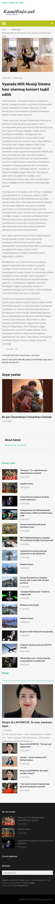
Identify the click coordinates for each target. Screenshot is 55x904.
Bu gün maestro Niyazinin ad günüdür (36, 632)
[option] (27, 401)
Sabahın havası (26, 484)
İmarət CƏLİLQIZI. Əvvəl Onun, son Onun (22, 355)
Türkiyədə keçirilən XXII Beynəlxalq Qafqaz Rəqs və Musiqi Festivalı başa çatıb (36, 513)
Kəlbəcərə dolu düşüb (29, 605)
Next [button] (51, 406)
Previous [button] (4, 406)
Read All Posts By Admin (15, 445)
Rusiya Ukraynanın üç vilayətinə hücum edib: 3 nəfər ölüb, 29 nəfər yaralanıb (34, 580)
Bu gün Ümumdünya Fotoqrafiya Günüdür (27, 417)
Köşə (5, 673)
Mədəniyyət (18, 78)
